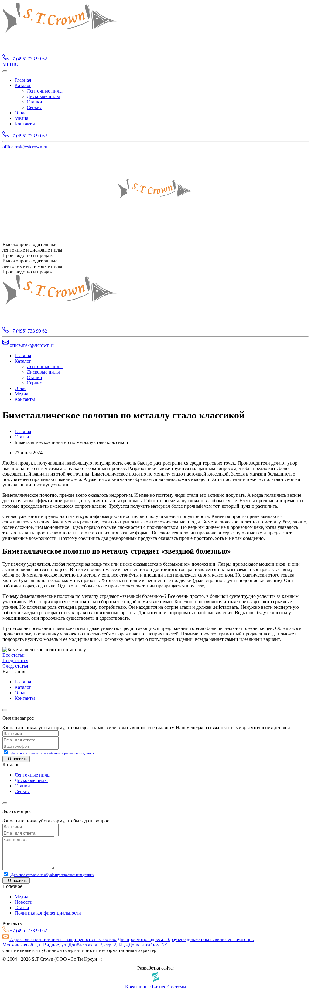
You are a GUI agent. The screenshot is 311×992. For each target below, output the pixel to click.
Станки (34, 101)
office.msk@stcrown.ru (24, 146)
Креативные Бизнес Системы (155, 986)
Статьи (22, 436)
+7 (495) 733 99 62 (28, 58)
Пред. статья (15, 660)
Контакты (25, 123)
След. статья (15, 666)
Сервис (34, 107)
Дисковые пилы (43, 96)
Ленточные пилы (45, 90)
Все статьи (13, 655)
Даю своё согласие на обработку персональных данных (52, 753)
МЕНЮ (10, 64)
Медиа (21, 118)
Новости (23, 902)
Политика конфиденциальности (48, 913)
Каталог (23, 85)
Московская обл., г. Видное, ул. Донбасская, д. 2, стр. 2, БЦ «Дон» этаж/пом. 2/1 (85, 944)
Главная (23, 80)
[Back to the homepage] (59, 51)
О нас (20, 112)
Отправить (17, 759)
